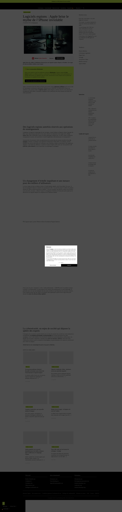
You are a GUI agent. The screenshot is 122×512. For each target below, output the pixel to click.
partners (52, 249)
